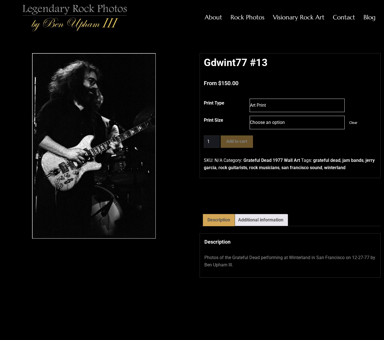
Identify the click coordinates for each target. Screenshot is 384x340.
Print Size (213, 120)
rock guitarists (232, 167)
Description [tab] (218, 220)
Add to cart (236, 141)
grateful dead (326, 160)
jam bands (352, 160)
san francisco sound (301, 167)
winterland (334, 167)
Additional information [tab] (260, 220)
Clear (353, 123)
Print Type (214, 103)
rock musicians (264, 167)
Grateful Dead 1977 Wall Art (271, 160)
